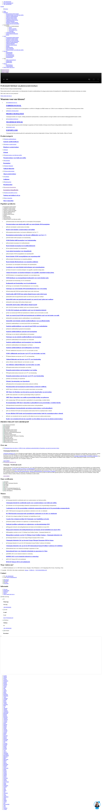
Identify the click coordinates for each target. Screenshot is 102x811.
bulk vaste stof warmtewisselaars (22, 471)
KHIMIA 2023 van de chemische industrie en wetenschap (22, 556)
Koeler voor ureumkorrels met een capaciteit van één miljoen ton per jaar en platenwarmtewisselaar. (34, 419)
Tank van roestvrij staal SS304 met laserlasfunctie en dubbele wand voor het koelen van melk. (32, 315)
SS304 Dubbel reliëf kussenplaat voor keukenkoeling (21, 240)
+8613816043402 (7, 1)
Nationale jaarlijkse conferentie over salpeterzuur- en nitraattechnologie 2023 (28, 524)
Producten (5, 12)
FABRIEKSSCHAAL (13, 105)
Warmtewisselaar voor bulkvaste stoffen (15, 15)
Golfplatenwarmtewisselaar (12, 20)
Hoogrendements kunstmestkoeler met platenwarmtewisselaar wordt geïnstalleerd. (29, 408)
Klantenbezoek (9, 57)
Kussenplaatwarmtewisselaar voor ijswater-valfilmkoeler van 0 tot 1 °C (26, 235)
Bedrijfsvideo (9, 62)
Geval (4, 36)
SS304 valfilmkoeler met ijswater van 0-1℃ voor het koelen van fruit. (25, 353)
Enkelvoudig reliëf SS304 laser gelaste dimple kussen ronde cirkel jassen (26, 294)
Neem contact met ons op (8, 67)
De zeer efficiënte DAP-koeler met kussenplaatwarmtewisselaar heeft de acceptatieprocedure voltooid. (34, 413)
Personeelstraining (10, 56)
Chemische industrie (10, 32)
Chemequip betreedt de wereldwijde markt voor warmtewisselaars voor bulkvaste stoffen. (31, 503)
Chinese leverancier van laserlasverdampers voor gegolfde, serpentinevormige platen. (30, 272)
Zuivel (10, 27)
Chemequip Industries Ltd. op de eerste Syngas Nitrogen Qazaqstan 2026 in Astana (29, 540)
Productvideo (9, 61)
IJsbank (7, 46)
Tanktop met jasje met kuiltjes (12, 23)
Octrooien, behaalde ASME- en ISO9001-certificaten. (86, 456)
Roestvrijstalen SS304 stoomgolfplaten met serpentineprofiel (23, 256)
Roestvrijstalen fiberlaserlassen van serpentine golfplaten (22, 262)
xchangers (53, 471)
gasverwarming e (47, 471)
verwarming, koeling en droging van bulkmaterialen (23, 468)
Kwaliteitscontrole (10, 54)
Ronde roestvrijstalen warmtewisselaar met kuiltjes (20, 229)
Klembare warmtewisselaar (12, 22)
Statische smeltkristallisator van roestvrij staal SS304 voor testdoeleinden (26, 326)
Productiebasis (9, 53)
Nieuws (5, 63)
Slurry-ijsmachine (10, 48)
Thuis (4, 11)
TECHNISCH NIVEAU (14, 122)
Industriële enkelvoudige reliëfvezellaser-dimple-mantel (21, 304)
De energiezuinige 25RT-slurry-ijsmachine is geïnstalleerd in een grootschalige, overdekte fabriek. (33, 402)
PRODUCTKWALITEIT (15, 114)
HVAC (7, 35)
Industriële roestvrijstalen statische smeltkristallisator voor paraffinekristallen (28, 321)
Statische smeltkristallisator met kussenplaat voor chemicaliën (23, 342)
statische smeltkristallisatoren (36, 471)
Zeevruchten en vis (13, 30)
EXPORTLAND (12, 130)
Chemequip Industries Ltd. (9, 453)
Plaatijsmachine (9, 47)
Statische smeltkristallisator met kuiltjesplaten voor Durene (22, 347)
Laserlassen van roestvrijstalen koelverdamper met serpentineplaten (25, 267)
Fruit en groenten (12, 28)
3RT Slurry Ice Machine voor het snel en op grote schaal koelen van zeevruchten (29, 392)
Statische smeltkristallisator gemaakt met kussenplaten (21, 331)
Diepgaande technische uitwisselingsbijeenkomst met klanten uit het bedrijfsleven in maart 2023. (33, 529)
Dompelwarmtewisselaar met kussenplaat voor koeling (21, 370)
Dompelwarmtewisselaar (11, 18)
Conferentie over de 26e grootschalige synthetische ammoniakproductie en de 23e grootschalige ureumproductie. (38, 508)
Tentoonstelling (9, 66)
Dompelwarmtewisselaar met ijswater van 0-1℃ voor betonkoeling (25, 376)
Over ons (5, 51)
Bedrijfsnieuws (9, 64)
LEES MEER (6, 460)
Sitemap (26, 570)
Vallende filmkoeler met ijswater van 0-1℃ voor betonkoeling (23, 359)
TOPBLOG (31, 570)
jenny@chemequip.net (8, 3)
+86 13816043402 (7, 4)
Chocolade (11, 31)
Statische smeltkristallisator (12, 16)
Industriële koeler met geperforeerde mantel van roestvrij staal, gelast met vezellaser (29, 299)
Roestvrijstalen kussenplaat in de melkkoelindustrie (20, 245)
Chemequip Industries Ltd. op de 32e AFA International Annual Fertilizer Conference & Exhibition (34, 545)
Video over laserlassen (11, 59)
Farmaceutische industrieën (12, 33)
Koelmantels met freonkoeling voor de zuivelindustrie (21, 283)
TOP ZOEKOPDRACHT (41, 570)
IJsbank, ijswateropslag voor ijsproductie (18, 381)
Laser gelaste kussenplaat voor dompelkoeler (19, 251)
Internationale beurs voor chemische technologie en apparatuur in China (26, 551)
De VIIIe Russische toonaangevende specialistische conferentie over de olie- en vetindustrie (31, 513)
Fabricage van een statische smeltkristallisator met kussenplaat (23, 337)
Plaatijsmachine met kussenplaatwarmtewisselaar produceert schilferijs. (26, 386)
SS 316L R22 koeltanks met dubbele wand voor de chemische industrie (26, 310)
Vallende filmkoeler (10, 21)
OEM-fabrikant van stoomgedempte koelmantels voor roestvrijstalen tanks (27, 278)
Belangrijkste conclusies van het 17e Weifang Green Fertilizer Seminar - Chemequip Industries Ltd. (34, 535)
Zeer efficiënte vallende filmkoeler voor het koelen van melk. (23, 364)
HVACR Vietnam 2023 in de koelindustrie (18, 562)
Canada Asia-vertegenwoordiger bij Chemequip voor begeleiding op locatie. (27, 519)
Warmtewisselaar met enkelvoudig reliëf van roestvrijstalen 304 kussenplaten (28, 224)
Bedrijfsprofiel (9, 52)
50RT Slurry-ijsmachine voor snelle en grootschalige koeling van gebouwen (27, 397)
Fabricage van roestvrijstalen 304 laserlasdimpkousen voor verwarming (26, 288)
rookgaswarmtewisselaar (11, 17)
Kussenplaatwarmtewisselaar (12, 13)
